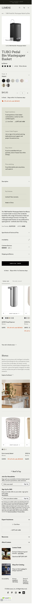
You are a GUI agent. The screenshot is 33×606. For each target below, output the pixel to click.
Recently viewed (17, 281)
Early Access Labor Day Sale (16, 2)
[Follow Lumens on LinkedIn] (23, 592)
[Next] (28, 2)
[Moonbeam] (13, 81)
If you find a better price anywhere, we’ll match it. (15, 168)
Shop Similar (13, 313)
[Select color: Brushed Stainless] (11, 318)
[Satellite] (22, 81)
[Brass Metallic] (3, 85)
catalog (23, 569)
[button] (7, 66)
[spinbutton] (22, 93)
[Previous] (3, 2)
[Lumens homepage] (6, 8)
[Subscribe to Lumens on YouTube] (19, 592)
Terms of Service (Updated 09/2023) (25, 581)
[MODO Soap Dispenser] (12, 296)
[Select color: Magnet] (6, 318)
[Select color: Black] (2, 318)
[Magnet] (8, 81)
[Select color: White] (4, 318)
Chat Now (17, 524)
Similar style (6, 281)
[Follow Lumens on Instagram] (16, 592)
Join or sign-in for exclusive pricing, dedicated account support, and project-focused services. (15, 136)
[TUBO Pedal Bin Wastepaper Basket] (16, 30)
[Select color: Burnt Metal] (7, 318)
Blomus (5, 63)
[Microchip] (17, 81)
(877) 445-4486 (20, 121)
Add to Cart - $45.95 (15, 263)
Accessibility (5, 578)
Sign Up (26, 484)
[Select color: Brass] (9, 318)
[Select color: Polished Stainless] (13, 318)
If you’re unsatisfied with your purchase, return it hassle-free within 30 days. (15, 152)
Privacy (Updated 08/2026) (15, 580)
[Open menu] (28, 7)
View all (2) (8, 40)
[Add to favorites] (27, 52)
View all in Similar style (8, 345)
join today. (21, 553)
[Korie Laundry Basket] (13, 428)
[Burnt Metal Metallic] (8, 85)
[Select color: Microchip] (26, 318)
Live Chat (10, 121)
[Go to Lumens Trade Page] (6, 554)
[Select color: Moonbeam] (28, 318)
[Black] (3, 81)
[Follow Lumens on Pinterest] (12, 592)
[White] (26, 81)
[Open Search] (20, 8)
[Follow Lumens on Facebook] (8, 592)
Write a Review (23, 66)
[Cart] (24, 8)
